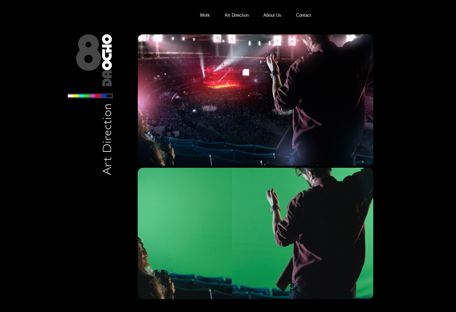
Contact (303, 15)
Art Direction (237, 15)
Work (205, 15)
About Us (272, 15)
